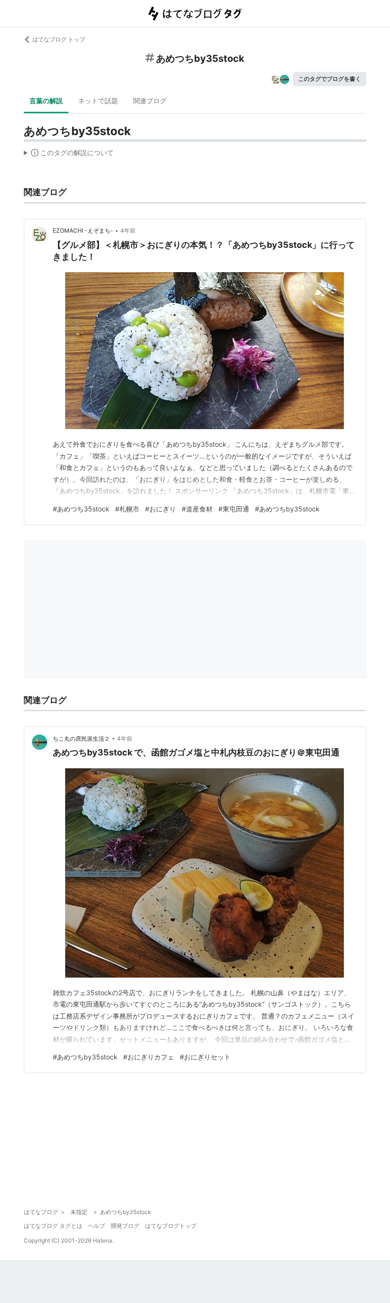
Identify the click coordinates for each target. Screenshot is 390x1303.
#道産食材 (197, 509)
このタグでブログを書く (329, 78)
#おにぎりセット (205, 1057)
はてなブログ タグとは (53, 1225)
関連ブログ (149, 101)
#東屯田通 (233, 509)
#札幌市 (127, 509)
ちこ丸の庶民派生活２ (81, 738)
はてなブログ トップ (58, 39)
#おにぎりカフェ (148, 1057)
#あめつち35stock (81, 509)
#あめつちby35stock (287, 509)
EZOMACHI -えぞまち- (83, 230)
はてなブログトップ (170, 1225)
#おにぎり (160, 509)
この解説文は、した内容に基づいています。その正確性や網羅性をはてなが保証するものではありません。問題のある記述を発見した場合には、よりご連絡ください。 (69, 154)
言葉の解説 (46, 101)
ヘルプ (96, 1225)
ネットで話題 (98, 101)
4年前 (128, 230)
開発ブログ (125, 1225)
